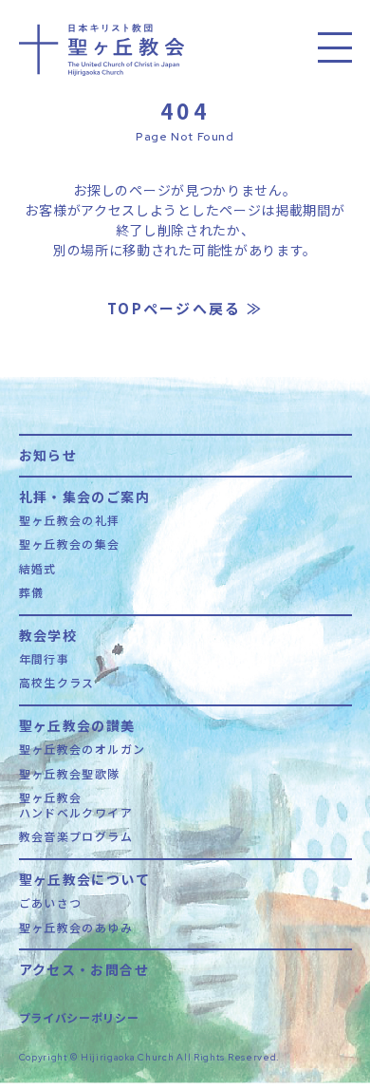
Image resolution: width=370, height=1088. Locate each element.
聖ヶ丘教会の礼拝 (69, 520)
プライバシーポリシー (79, 1017)
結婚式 (38, 568)
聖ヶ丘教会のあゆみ (76, 927)
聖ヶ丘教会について (85, 878)
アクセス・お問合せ (84, 968)
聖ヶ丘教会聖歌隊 (69, 773)
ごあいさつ (51, 902)
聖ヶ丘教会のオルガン (82, 749)
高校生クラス (57, 682)
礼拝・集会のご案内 (85, 495)
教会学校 (48, 634)
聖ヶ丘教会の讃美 (77, 724)
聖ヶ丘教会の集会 (69, 544)
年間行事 (44, 658)
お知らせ (48, 453)
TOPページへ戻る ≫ (185, 308)
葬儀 (32, 592)
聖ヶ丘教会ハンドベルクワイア (76, 804)
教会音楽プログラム (76, 836)
